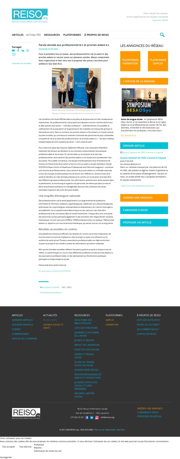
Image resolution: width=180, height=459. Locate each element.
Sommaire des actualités (21, 63)
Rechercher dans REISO (162, 35)
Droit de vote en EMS (86, 349)
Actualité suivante (50, 287)
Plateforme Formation (130, 61)
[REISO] (30, 15)
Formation (112, 324)
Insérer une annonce (138, 197)
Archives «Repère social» (84, 395)
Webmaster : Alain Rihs (115, 429)
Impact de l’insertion (86, 344)
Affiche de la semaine (24, 338)
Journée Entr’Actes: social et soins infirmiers (86, 385)
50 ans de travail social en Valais (84, 364)
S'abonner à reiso (135, 210)
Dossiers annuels (22, 324)
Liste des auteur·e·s (148, 320)
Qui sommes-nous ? (148, 329)
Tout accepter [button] (8, 446)
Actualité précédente (51, 292)
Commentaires (20, 333)
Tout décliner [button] (25, 446)
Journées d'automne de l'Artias (86, 334)
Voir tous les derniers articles (137, 186)
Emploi (110, 320)
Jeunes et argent (84, 340)
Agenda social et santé (53, 326)
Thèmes (16, 329)
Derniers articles (22, 320)
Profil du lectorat (148, 324)
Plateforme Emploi (158, 61)
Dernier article (134, 145)
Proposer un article (137, 222)
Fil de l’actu (50, 320)
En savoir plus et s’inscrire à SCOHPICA (55, 271)
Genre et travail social (84, 356)
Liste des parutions (86, 327)
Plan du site (99, 429)
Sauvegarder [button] (6, 457)
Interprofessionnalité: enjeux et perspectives (88, 376)
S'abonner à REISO (160, 20)
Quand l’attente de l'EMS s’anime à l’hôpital (143, 157)
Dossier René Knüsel (86, 369)
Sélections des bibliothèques (83, 321)
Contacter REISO (146, 333)
